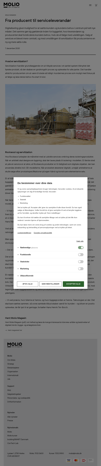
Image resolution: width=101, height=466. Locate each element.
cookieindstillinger (24, 233)
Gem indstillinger (50, 284)
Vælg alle (80, 241)
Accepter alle (73, 284)
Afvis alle (28, 284)
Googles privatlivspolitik (43, 233)
